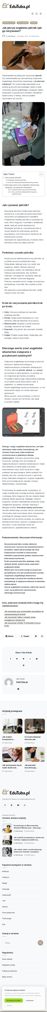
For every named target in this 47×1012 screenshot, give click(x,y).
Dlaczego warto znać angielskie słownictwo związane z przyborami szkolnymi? (22, 186)
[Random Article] (32, 13)
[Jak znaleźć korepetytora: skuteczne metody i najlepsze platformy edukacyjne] (12, 726)
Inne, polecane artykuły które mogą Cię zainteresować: (24, 193)
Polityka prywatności (9, 971)
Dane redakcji (7, 959)
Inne (3, 924)
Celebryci (5, 877)
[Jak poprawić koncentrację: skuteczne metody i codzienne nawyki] (35, 754)
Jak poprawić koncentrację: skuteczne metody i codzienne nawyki (33, 766)
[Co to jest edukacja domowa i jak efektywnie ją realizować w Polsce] (35, 726)
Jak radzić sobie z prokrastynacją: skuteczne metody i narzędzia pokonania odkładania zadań (28, 850)
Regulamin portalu (8, 965)
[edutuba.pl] (16, 6)
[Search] (37, 14)
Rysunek (34, 23)
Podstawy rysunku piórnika (17, 180)
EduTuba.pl (11, 36)
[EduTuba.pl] (4, 36)
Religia (4, 883)
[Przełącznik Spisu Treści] (40, 174)
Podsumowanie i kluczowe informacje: (23, 190)
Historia (5, 907)
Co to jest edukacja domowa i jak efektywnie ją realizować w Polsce (33, 738)
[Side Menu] (41, 14)
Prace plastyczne (8, 913)
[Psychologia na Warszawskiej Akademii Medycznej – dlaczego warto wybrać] (7, 828)
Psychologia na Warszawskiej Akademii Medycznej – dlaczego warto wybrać (27, 826)
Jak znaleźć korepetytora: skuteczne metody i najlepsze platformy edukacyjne (10, 738)
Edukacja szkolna (8, 23)
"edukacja (7, 731)
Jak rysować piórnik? (13, 177)
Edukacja (5, 871)
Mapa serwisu (7, 977)
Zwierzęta (5, 889)
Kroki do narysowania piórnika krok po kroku (23, 182)
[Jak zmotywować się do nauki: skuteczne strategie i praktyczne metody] (12, 754)
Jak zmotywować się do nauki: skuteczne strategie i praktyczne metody (12, 766)
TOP (3, 901)
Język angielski (23, 23)
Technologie (6, 918)
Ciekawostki (6, 895)
